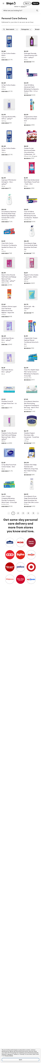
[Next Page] (37, 513)
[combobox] (18, 10)
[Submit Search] (37, 10)
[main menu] (3, 3)
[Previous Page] (8, 513)
